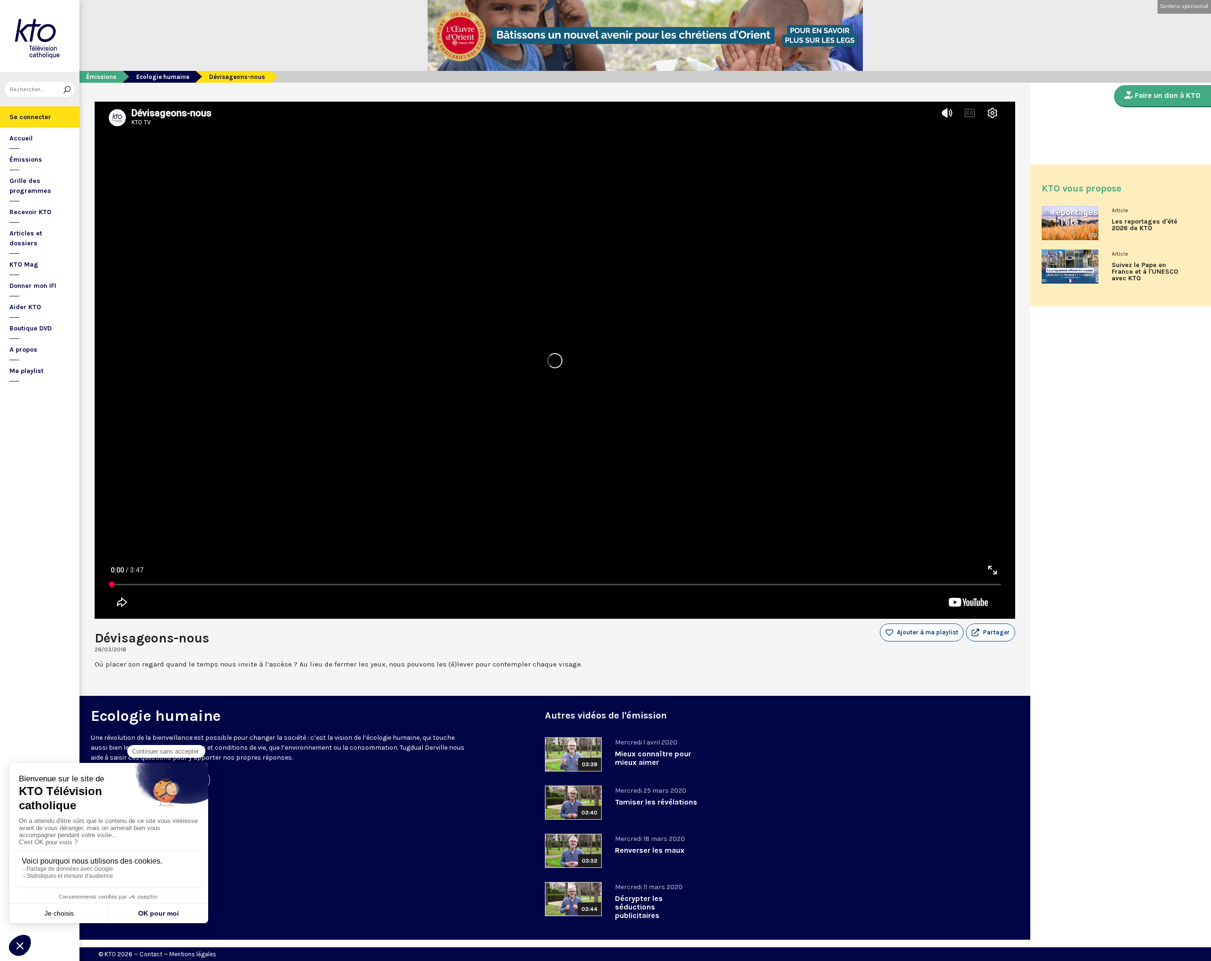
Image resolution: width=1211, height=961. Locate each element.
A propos (23, 350)
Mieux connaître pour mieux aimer (653, 758)
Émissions (25, 160)
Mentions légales (192, 954)
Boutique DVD (30, 328)
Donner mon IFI (32, 286)
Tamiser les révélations (656, 801)
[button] (990, 632)
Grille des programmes (30, 186)
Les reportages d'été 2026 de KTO (1144, 225)
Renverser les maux (649, 850)
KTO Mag (23, 264)
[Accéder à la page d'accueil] (39, 36)
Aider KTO (25, 307)
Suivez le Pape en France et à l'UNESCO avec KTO (1145, 272)
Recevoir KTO (30, 212)
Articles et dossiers (25, 238)
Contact (151, 954)
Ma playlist (26, 371)
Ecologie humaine (162, 76)
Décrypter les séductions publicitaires (639, 907)
